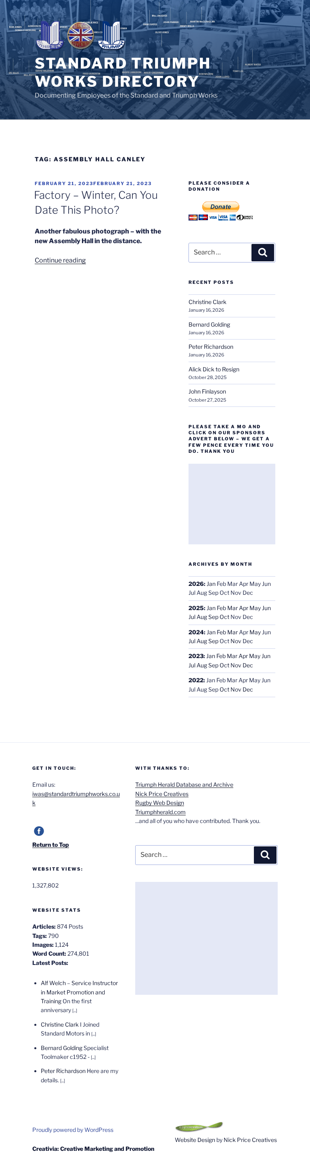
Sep (213, 616)
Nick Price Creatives (162, 793)
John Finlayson (207, 391)
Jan (211, 583)
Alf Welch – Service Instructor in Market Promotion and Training (79, 991)
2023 (196, 655)
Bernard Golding (209, 324)
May (255, 607)
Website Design (195, 1139)
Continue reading (60, 260)
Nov (235, 641)
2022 (196, 680)
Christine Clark (207, 301)
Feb (221, 607)
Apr (243, 607)
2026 (196, 583)
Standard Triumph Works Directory (123, 72)
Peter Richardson (211, 346)
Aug (202, 616)
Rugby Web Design (159, 802)
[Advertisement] (232, 504)
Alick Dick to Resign (214, 369)
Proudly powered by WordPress (72, 1129)
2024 (196, 632)
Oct (224, 616)
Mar (232, 607)
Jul (192, 616)
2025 (196, 607)
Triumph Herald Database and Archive (184, 784)
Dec (248, 665)
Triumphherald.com (160, 811)
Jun (266, 607)
